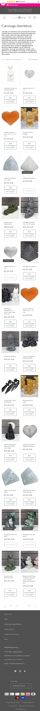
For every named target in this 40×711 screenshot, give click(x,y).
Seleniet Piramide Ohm (10, 491)
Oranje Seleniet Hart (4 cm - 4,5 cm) (28, 310)
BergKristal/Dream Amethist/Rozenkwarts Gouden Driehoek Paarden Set (29, 579)
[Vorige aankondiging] (4, 10)
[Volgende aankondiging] (35, 10)
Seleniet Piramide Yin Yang (10, 179)
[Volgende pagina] (35, 605)
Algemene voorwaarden (26, 706)
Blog (6, 639)
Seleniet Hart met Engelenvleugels (29, 445)
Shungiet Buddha (10, 356)
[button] (4, 17)
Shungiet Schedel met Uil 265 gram (29, 223)
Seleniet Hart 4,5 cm (28, 89)
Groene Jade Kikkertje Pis (8, 577)
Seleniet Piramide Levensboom (29, 491)
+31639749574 (17, 652)
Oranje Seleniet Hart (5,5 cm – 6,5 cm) (10, 134)
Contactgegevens (21, 709)
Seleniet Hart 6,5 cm (10, 267)
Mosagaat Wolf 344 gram (10, 535)
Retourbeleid (9, 629)
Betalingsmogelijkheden (13, 624)
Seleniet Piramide (29, 178)
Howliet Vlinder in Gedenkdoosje (10, 89)
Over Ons (7, 614)
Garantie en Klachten (11, 634)
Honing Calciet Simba (28, 133)
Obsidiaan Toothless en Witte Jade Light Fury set (9, 311)
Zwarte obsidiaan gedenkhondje (29, 357)
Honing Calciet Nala (28, 401)
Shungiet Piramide (29, 266)
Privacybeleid (13, 706)
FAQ (6, 619)
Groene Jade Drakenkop (8, 223)
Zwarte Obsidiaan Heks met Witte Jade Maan (10, 446)
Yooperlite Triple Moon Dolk (10, 401)
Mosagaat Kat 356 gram (29, 535)
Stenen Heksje (15, 702)
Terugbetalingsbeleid (28, 702)
